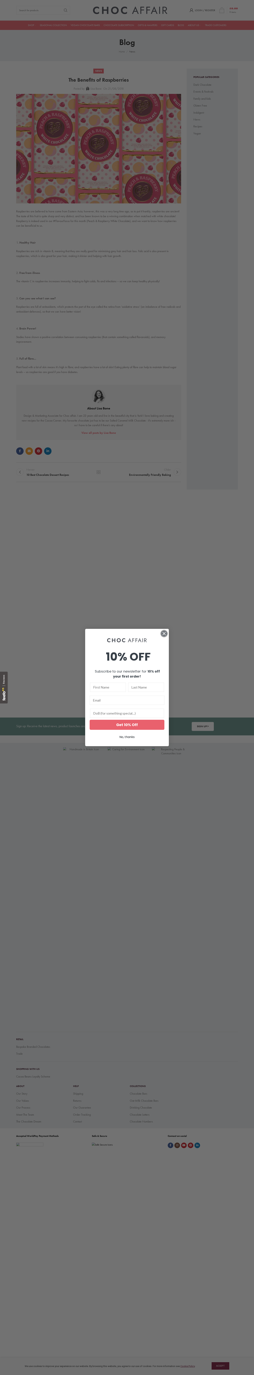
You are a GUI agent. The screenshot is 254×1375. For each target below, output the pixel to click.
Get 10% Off (127, 724)
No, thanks (127, 737)
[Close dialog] (164, 633)
